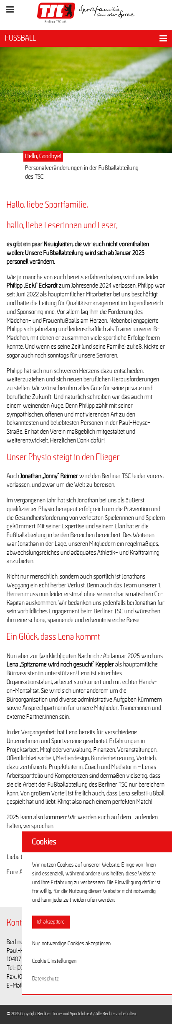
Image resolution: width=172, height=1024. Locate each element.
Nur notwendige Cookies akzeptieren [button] (71, 944)
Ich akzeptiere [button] (51, 922)
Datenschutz (45, 979)
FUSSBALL (20, 38)
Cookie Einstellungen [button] (54, 961)
